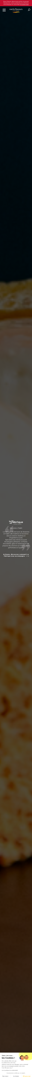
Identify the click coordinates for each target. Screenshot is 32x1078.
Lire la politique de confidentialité (10, 1070)
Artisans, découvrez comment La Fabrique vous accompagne (16, 555)
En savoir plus (24, 4)
